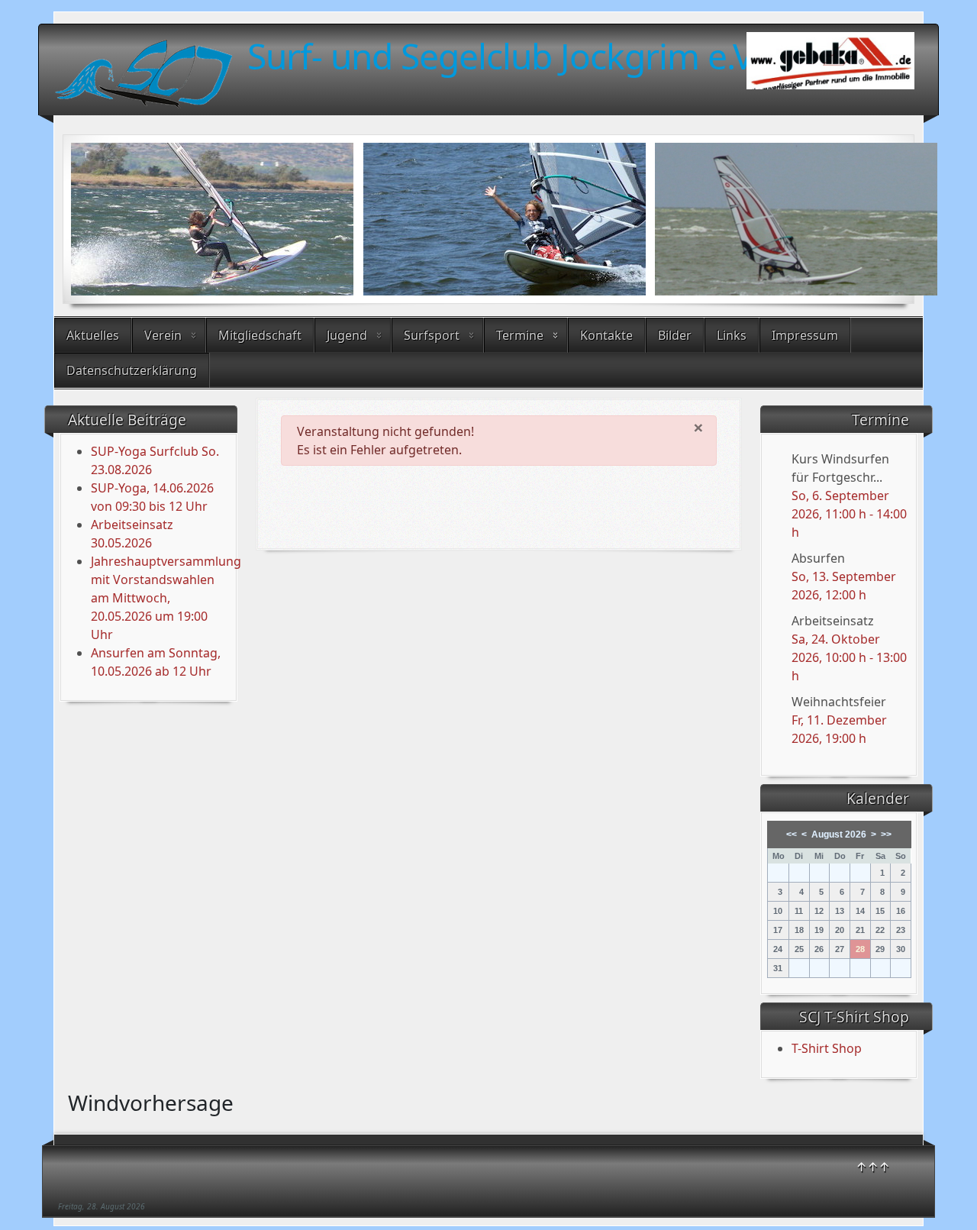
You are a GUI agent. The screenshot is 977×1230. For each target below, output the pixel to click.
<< (791, 834)
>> (886, 834)
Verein (163, 335)
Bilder (675, 335)
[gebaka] (830, 64)
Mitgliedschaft (259, 335)
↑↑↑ (873, 1166)
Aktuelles (92, 335)
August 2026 (838, 834)
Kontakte (606, 335)
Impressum (805, 335)
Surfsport (431, 335)
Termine (519, 335)
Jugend (347, 335)
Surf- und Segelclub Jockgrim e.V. (503, 55)
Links (731, 335)
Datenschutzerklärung (131, 370)
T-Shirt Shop (827, 1048)
